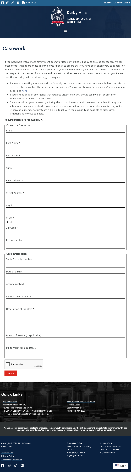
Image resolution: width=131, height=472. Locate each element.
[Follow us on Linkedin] (19, 2)
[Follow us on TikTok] (14, 2)
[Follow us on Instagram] (8, 2)
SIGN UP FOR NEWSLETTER (117, 3)
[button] (65, 31)
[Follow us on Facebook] (3, 2)
